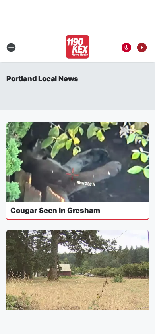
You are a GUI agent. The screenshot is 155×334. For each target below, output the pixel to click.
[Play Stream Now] (142, 47)
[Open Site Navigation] (11, 47)
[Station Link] (77, 47)
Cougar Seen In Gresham (55, 210)
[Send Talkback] (126, 47)
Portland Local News (42, 78)
